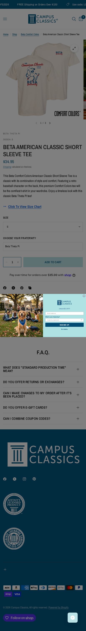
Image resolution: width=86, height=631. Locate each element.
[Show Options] (82, 320)
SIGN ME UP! (64, 325)
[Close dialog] (84, 296)
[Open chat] (73, 618)
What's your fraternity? (52, 317)
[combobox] (64, 320)
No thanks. (64, 329)
